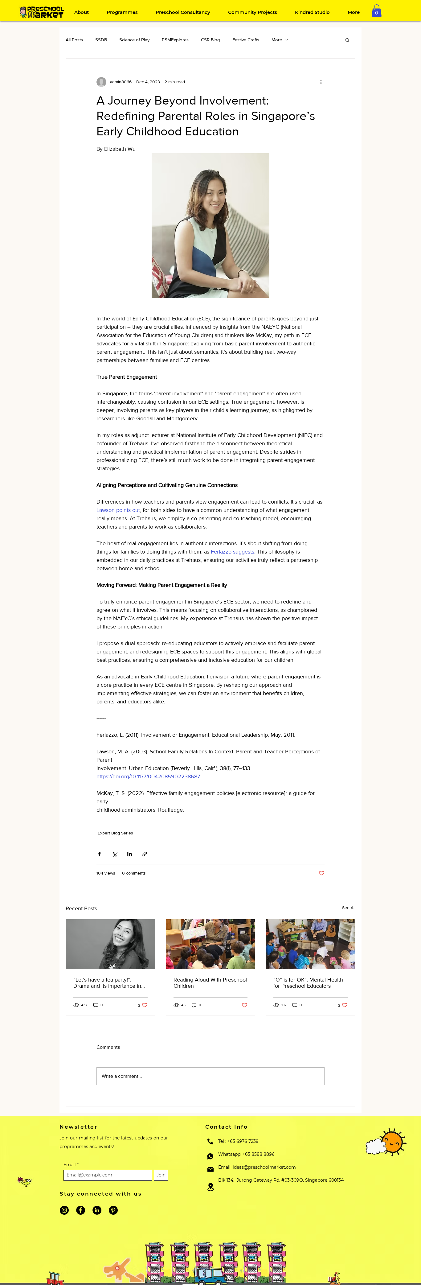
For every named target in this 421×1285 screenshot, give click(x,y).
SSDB (101, 39)
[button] (376, 10)
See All (348, 907)
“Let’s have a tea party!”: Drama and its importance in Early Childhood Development (109, 983)
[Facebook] (80, 1210)
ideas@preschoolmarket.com (264, 1167)
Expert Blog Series (115, 832)
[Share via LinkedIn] (130, 854)
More (277, 39)
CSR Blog (210, 39)
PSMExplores (175, 39)
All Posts (74, 39)
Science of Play (134, 39)
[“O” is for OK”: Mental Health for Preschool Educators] (310, 944)
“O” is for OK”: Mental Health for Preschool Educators (308, 983)
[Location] (210, 1187)
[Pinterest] (113, 1210)
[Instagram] (64, 1210)
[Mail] (210, 1169)
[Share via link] (145, 854)
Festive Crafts (245, 39)
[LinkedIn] (96, 1210)
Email (70, 1165)
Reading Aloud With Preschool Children (210, 983)
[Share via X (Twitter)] (114, 854)
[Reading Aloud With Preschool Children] (210, 944)
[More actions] (321, 82)
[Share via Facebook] (99, 854)
